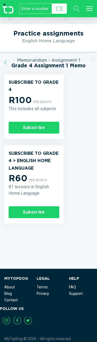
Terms (42, 287)
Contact (11, 300)
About (9, 287)
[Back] (5, 62)
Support (76, 293)
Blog (8, 293)
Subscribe (34, 127)
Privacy (43, 293)
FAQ (72, 287)
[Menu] (89, 8)
